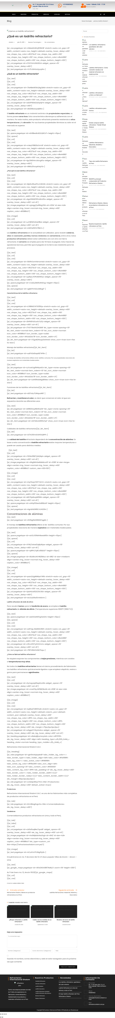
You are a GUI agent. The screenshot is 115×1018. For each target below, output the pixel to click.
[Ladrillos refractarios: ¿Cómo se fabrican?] (85, 94)
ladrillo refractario (16, 113)
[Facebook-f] (101, 14)
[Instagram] (104, 14)
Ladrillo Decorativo (40, 989)
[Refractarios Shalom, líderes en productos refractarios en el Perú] (85, 206)
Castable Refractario (40, 981)
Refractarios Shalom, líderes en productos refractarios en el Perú (98, 205)
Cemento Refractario (40, 983)
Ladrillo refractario (18, 883)
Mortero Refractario (40, 995)
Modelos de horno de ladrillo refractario (66, 920)
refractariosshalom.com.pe (96, 1004)
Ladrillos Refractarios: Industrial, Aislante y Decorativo (96, 145)
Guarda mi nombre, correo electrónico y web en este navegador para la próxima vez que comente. (41, 960)
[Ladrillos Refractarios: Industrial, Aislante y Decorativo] (85, 145)
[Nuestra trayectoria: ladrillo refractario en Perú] (85, 225)
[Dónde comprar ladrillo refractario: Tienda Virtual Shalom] (85, 125)
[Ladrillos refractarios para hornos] (85, 110)
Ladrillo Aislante (39, 986)
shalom (11, 42)
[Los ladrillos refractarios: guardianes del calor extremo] (85, 47)
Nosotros (23, 14)
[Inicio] (79, 21)
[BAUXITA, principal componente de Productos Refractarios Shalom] (85, 182)
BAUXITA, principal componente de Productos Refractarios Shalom (97, 181)
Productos (35, 14)
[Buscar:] (95, 31)
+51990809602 (68, 4)
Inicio (13, 14)
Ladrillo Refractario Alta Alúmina (43, 993)
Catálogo (57, 14)
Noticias (67, 14)
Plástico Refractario (40, 998)
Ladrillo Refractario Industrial (42, 991)
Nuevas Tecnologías (34, 42)
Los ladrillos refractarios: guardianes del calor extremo (97, 47)
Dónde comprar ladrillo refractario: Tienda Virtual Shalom (97, 125)
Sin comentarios (50, 42)
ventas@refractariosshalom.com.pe (98, 998)
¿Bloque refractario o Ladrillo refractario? (18, 920)
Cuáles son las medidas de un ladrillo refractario (42, 920)
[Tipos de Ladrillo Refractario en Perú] (85, 163)
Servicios (46, 14)
